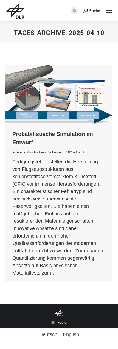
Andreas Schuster (47, 152)
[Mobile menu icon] (109, 10)
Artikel (17, 152)
